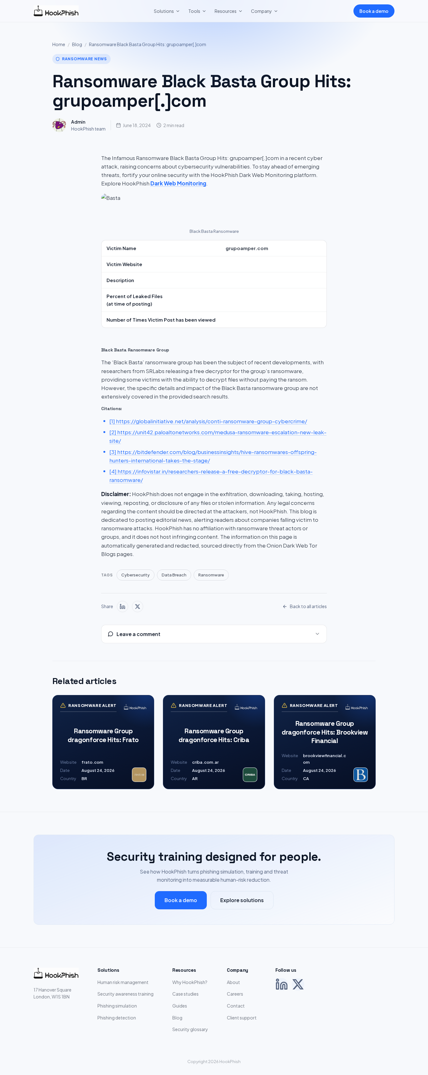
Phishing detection (116, 1017)
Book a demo (374, 11)
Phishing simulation (117, 1005)
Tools (194, 11)
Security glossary (190, 1029)
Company (261, 11)
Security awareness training (125, 994)
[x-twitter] (137, 606)
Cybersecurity (135, 574)
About (233, 982)
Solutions (164, 11)
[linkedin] (122, 606)
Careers (235, 994)
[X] (298, 984)
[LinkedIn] (281, 984)
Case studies (185, 994)
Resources (226, 11)
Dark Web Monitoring (178, 183)
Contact (236, 1005)
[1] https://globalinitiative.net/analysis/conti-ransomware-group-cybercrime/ (208, 421)
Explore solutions (242, 900)
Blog (77, 44)
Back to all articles (308, 606)
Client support (242, 1017)
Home (58, 44)
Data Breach (174, 574)
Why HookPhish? (189, 982)
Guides (179, 1005)
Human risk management (123, 982)
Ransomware (211, 574)
